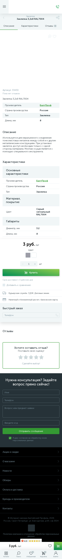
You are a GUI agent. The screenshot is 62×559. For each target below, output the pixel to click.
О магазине (9, 461)
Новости (7, 471)
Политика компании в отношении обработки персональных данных (31, 535)
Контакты (8, 508)
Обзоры (7, 480)
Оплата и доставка (13, 489)
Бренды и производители (16, 499)
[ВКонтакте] (31, 528)
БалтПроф (45, 105)
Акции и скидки (11, 452)
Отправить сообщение (31, 431)
